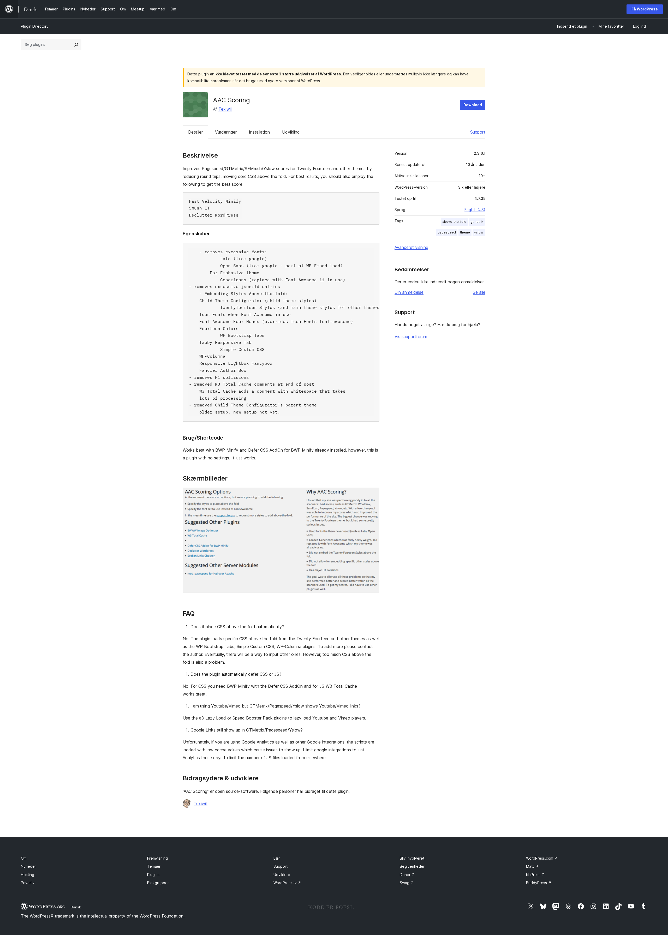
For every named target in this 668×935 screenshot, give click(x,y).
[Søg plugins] (76, 44)
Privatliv (27, 882)
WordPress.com (542, 858)
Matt (532, 866)
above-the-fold (454, 222)
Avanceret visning (411, 247)
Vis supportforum (411, 336)
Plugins (153, 874)
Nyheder (28, 866)
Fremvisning (157, 858)
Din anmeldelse (409, 292)
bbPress (535, 874)
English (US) (474, 209)
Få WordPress (644, 9)
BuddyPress (538, 882)
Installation (259, 132)
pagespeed (447, 232)
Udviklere (281, 874)
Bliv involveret (412, 858)
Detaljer (195, 132)
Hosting (27, 874)
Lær (276, 858)
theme (465, 232)
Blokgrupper (158, 882)
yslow (478, 232)
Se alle (479, 292)
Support (477, 132)
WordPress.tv (287, 882)
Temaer (153, 866)
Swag (407, 882)
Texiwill (225, 109)
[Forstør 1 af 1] (372, 494)
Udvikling (291, 132)
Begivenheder (412, 866)
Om (24, 858)
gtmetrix (476, 222)
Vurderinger (226, 132)
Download (472, 105)
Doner (407, 874)
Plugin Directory (35, 26)
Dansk (76, 907)
